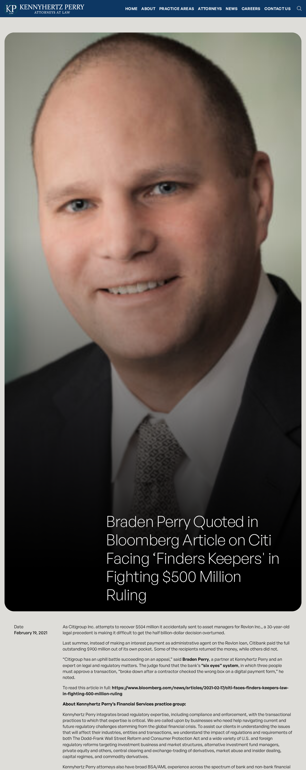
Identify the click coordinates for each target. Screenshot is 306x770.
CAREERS (251, 8)
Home (131, 8)
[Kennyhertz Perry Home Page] (44, 8)
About (148, 8)
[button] (299, 8)
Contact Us (277, 8)
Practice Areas (176, 8)
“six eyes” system (219, 665)
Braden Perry (195, 659)
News (232, 8)
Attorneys (210, 8)
